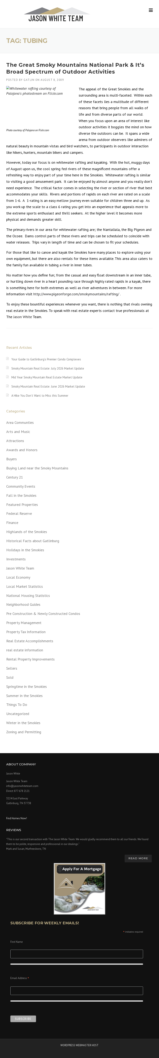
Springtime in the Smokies (26, 686)
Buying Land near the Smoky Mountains (37, 468)
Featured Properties (22, 504)
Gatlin (29, 80)
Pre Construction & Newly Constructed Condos (43, 613)
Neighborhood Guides (23, 604)
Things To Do (16, 704)
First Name (16, 942)
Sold (9, 677)
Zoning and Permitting (23, 732)
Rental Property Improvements (30, 659)
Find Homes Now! (16, 818)
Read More (138, 858)
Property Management (23, 622)
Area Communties (20, 422)
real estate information (24, 650)
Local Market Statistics (24, 586)
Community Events (20, 486)
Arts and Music (18, 431)
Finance (12, 522)
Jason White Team (20, 568)
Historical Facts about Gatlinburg (32, 540)
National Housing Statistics (28, 595)
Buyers (11, 459)
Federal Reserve (19, 513)
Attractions (15, 440)
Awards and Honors (21, 449)
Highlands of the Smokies (26, 531)
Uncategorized (17, 713)
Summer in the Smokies (24, 695)
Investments (16, 559)
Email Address (19, 978)
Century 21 (14, 477)
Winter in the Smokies (23, 722)
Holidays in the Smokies (25, 550)
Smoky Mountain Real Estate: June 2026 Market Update (48, 386)
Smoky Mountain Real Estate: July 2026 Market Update (47, 368)
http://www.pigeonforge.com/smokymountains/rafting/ (76, 294)
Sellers (11, 668)
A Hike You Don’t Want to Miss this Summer (39, 396)
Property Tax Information (26, 631)
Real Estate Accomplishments (29, 641)
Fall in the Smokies (21, 495)
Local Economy (18, 577)
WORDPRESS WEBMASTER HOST (79, 1045)
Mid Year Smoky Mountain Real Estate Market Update (46, 377)
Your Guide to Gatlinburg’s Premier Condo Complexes (46, 359)
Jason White (22, 316)
